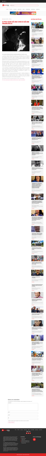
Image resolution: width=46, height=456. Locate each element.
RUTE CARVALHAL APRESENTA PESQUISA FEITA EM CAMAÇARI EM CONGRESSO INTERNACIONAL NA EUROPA (37, 46)
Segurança (33, 9)
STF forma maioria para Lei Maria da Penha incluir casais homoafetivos (13, 79)
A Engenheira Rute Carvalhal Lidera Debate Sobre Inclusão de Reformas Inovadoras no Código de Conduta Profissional (37, 108)
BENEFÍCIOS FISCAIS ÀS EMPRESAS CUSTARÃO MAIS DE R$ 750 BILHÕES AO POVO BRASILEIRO (37, 153)
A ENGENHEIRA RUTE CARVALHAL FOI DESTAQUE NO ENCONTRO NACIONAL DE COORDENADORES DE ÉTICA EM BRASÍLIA (37, 202)
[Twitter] (4, 1)
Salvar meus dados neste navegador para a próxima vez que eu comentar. (19, 420)
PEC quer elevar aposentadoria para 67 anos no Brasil (37, 314)
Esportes (15, 9)
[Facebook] (2, 1)
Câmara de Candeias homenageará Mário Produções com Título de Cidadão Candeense (37, 343)
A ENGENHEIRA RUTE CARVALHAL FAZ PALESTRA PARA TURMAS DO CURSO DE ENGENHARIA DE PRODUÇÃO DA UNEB (37, 92)
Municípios (19, 9)
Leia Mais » (33, 51)
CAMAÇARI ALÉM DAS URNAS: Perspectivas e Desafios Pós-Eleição (37, 248)
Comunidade (28, 9)
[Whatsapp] (34, 439)
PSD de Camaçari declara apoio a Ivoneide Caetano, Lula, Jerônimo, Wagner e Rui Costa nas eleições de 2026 (37, 374)
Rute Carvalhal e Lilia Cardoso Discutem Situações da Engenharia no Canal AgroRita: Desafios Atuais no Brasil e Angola (37, 77)
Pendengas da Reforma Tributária (36, 277)
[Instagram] (5, 1)
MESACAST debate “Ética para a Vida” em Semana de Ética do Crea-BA (37, 123)
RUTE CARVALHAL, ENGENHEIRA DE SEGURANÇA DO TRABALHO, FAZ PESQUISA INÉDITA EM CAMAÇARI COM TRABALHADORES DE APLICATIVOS (37, 219)
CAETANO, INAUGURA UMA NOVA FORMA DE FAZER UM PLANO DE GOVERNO (37, 285)
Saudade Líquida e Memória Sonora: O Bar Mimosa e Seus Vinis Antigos (37, 263)
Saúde (23, 9)
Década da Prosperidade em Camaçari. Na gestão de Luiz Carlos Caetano (37, 300)
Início (7, 9)
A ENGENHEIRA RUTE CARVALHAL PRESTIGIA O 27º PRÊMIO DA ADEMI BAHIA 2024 (37, 138)
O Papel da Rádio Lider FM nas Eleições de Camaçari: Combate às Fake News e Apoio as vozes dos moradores (37, 61)
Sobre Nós (38, 9)
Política (10, 9)
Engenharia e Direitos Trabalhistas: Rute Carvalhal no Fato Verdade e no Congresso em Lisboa (37, 30)
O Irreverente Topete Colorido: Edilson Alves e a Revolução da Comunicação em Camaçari (37, 234)
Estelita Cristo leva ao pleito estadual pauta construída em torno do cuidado (37, 328)
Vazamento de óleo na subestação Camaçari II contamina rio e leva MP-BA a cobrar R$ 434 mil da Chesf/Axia (37, 390)
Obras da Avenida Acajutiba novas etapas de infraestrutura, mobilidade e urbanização (37, 359)
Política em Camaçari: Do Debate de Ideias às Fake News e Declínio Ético (37, 168)
